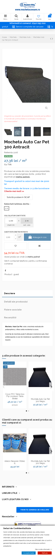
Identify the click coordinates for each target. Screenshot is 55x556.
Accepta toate (28, 553)
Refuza (45, 553)
